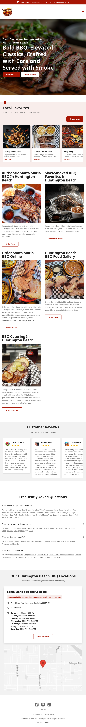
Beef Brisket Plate (28, 510)
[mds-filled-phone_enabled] (49, 704)
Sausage (64, 512)
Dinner (16, 541)
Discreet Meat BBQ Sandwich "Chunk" (21, 512)
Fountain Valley (42, 555)
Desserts (10, 531)
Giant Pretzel (32, 515)
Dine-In (16, 544)
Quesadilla (57, 515)
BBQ (10, 528)
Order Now (75, 119)
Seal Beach (22, 557)
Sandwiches (53, 528)
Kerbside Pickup (63, 541)
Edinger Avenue (30, 555)
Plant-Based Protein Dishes (27, 528)
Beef (14, 528)
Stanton (29, 557)
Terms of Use (37, 714)
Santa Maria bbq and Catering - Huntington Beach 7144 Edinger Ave (35, 597)
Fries (61, 528)
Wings (73, 528)
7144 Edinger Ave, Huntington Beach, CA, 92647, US (30, 603)
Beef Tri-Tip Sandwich (18, 515)
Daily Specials (19, 531)
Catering (23, 541)
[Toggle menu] (83, 11)
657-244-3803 (16, 608)
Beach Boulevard (16, 555)
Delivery (73, 541)
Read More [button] (53, 474)
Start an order (43, 637)
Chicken (46, 528)
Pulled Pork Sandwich (52, 512)
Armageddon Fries (51, 510)
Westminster (38, 557)
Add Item (7, 159)
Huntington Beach (67, 555)
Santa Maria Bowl (65, 510)
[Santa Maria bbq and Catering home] (7, 11)
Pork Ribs (40, 512)
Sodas (31, 531)
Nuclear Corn (12, 517)
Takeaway (5, 544)
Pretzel (66, 528)
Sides (4, 531)
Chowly (46, 722)
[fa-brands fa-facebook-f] (37, 704)
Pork (40, 528)
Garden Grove (54, 555)
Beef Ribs (39, 510)
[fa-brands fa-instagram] (43, 704)
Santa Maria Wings (45, 515)
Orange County (11, 557)
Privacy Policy (49, 714)
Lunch (11, 541)
